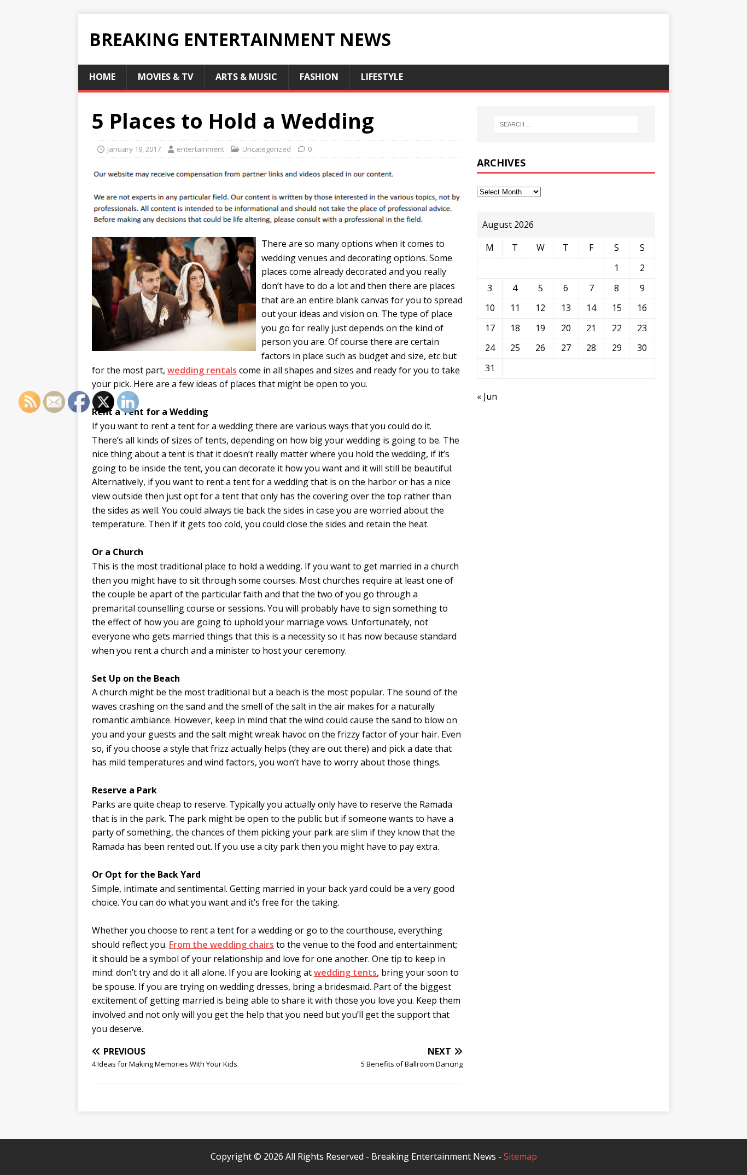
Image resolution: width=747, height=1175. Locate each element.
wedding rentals (202, 370)
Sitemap (520, 1156)
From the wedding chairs (221, 944)
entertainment (200, 149)
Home (102, 77)
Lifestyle (382, 77)
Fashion (319, 77)
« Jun (487, 396)
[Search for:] (566, 124)
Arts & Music (246, 77)
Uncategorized (266, 149)
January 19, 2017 (134, 149)
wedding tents (345, 972)
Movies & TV (165, 77)
